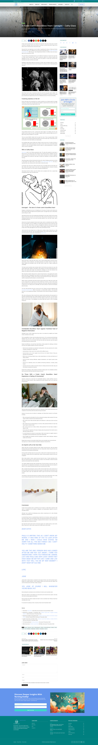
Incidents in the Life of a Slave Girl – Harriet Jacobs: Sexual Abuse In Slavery (70, 148)
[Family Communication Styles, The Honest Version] (72, 88)
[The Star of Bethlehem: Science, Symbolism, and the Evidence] (72, 76)
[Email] (43, 41)
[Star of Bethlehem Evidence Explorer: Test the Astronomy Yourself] (63, 76)
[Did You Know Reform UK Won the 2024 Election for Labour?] (72, 52)
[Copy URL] (45, 41)
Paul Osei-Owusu (25, 31)
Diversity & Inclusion (61, 150)
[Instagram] (78, 1)
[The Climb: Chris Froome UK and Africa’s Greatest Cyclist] (39, 650)
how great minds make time (47, 161)
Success (46, 628)
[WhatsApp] (36, 41)
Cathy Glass (24, 152)
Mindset (51, 731)
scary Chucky (43, 232)
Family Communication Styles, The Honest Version (72, 93)
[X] (31, 41)
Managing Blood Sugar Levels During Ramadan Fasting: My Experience (56, 725)
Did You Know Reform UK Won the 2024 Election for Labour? (72, 56)
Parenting (61, 166)
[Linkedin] (41, 41)
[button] (71, 4)
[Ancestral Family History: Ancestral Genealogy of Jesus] (62, 144)
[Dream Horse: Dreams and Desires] (51, 650)
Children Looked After (34, 623)
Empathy (52, 627)
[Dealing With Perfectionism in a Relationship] (62, 176)
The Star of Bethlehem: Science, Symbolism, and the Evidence (72, 81)
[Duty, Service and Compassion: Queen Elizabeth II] (27, 650)
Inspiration (23, 23)
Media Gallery (62, 78)
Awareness (29, 627)
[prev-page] (22, 658)
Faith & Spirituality (71, 78)
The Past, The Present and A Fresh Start (57, 732)
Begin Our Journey (68, 114)
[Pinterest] (81, 1)
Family (56, 627)
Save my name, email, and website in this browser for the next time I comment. (36, 682)
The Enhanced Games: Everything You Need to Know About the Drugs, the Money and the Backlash (63, 57)
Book (33, 627)
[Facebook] (76, 1)
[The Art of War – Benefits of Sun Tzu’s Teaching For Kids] (62, 160)
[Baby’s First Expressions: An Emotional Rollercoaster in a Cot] (62, 182)
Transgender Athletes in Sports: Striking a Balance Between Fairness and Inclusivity (70, 170)
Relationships (33, 628)
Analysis (26, 627)
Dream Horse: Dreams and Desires (51, 655)
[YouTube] (82, 1)
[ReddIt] (38, 41)
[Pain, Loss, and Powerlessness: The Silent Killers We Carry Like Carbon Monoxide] (63, 64)
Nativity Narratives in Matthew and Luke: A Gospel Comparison (63, 93)
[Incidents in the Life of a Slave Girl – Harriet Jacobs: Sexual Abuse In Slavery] (62, 149)
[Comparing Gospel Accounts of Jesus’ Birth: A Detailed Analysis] (62, 155)
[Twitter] (79, 1)
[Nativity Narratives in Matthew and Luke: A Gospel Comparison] (63, 88)
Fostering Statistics (35, 622)
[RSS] (84, 1)
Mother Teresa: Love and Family (56, 729)
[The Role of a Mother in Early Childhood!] (62, 165)
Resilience (37, 628)
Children (42, 627)
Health (23, 628)
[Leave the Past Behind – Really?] (72, 64)
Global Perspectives (62, 54)
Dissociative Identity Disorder (27, 289)
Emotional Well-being (47, 627)
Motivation (28, 628)
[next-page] (56, 658)
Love (25, 628)
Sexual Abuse (42, 628)
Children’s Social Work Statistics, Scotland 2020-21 (47, 618)
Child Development (37, 627)
